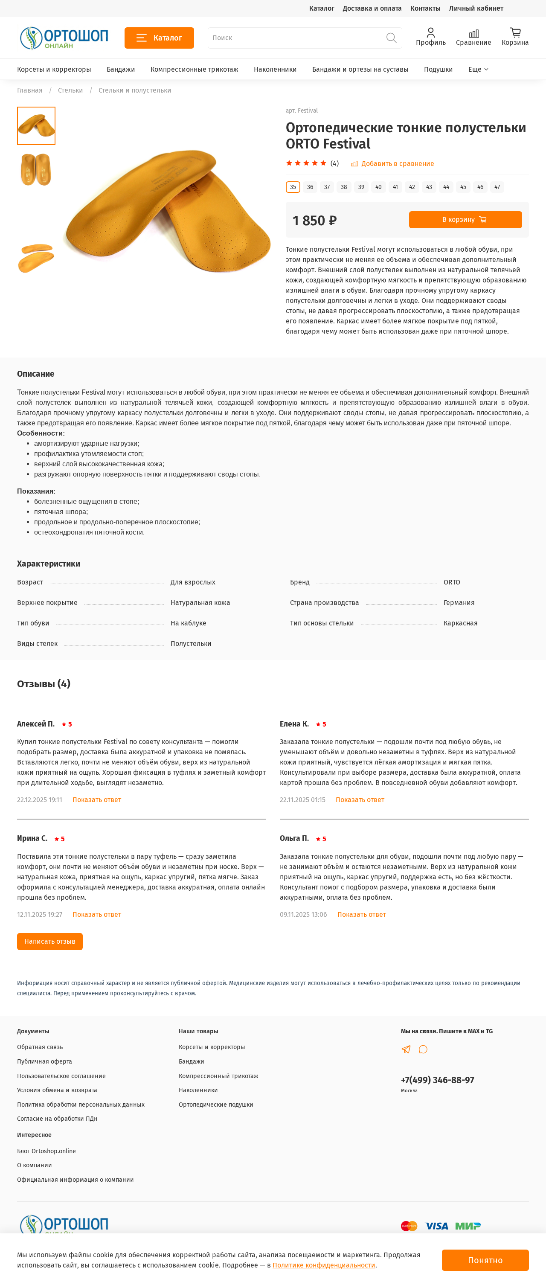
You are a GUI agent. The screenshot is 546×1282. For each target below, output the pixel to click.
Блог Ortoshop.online (46, 1151)
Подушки (438, 69)
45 (463, 187)
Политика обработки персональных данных (81, 1104)
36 (310, 187)
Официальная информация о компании (75, 1179)
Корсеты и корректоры (54, 69)
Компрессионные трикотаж (194, 69)
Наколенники (275, 69)
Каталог (321, 8)
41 (395, 187)
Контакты (425, 8)
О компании (34, 1165)
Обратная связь (40, 1047)
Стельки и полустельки (135, 90)
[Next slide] (256, 213)
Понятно (485, 1260)
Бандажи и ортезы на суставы (360, 69)
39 (361, 187)
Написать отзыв (50, 941)
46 (480, 187)
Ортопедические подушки (216, 1104)
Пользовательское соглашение (61, 1076)
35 (293, 187)
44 (446, 187)
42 (412, 187)
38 (344, 187)
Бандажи (121, 69)
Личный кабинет (476, 8)
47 (497, 187)
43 (429, 187)
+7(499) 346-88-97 (437, 1080)
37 (327, 187)
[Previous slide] (77, 213)
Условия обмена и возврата (57, 1090)
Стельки (70, 90)
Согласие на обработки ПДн (57, 1118)
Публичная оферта (44, 1061)
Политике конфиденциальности (324, 1265)
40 (378, 187)
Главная (30, 90)
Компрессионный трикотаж (218, 1076)
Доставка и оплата (372, 8)
